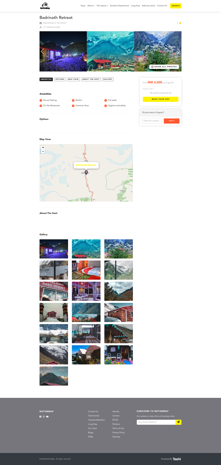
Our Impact (102, 6)
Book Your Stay (161, 99)
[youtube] (47, 417)
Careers (115, 416)
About (90, 6)
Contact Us (162, 6)
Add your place (148, 6)
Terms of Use (118, 428)
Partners (116, 424)
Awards (115, 412)
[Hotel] (86, 172)
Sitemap (116, 437)
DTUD (115, 420)
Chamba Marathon (96, 420)
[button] (110, 69)
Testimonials (93, 416)
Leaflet (130, 200)
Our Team (92, 428)
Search (176, 6)
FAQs (90, 437)
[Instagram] (44, 417)
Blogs (90, 433)
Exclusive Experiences (119, 6)
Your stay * (148, 89)
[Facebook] (40, 417)
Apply (171, 121)
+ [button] (43, 147)
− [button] (43, 151)
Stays (83, 6)
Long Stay (135, 6)
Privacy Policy (118, 433)
